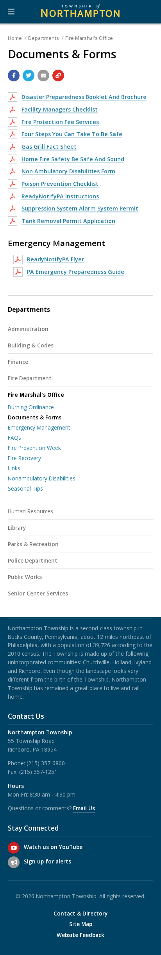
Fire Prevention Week (34, 447)
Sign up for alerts (47, 861)
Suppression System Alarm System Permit (79, 208)
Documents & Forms (34, 417)
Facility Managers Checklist (59, 109)
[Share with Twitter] (28, 75)
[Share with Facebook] (14, 75)
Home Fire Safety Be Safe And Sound (72, 159)
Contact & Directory (80, 913)
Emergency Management (39, 427)
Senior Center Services (38, 593)
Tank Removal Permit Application (68, 221)
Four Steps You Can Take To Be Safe (71, 134)
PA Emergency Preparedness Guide (75, 271)
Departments (43, 37)
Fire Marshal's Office (89, 37)
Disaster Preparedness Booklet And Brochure (84, 97)
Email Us (84, 808)
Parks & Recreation (33, 544)
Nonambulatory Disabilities (41, 478)
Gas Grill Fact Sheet (49, 146)
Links (14, 468)
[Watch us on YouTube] (14, 848)
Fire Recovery (24, 458)
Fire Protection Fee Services (60, 122)
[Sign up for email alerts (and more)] (14, 862)
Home (15, 37)
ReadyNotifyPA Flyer (55, 259)
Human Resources (30, 511)
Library (17, 527)
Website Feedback (80, 935)
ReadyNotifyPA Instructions (60, 196)
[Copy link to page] (58, 75)
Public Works (25, 577)
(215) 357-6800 (46, 763)
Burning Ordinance (31, 407)
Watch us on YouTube (53, 847)
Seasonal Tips (25, 488)
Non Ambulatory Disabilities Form (68, 171)
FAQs (14, 437)
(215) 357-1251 (38, 771)
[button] (11, 12)
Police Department (32, 560)
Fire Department (30, 378)
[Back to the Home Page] (80, 11)
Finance (18, 361)
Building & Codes (31, 345)
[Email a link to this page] (43, 75)
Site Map (80, 924)
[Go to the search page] (148, 11)
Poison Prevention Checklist (59, 183)
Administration (28, 329)
